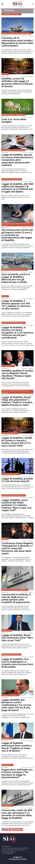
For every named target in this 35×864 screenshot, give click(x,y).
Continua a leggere (27, 35)
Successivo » (17, 829)
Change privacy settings (17, 859)
